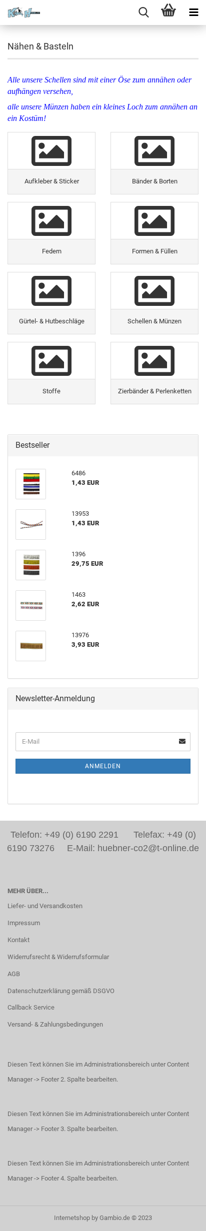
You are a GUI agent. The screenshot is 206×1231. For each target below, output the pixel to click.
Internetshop (72, 1218)
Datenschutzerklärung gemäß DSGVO (61, 991)
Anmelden (103, 766)
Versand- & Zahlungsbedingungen (55, 1024)
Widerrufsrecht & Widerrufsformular (58, 957)
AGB (14, 974)
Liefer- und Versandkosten (45, 906)
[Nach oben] (179, 1216)
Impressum (24, 923)
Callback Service (31, 1007)
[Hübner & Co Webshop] (20, 12)
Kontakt (19, 940)
